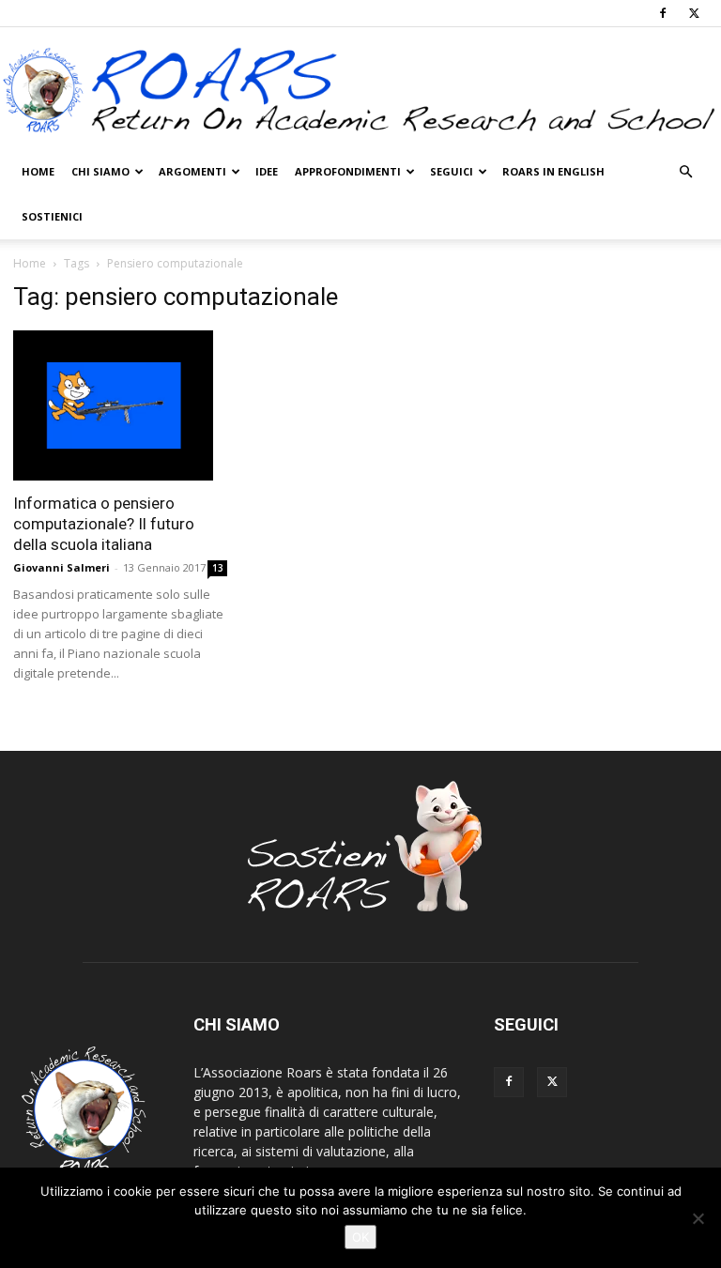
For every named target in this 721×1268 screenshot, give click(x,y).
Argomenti (192, 171)
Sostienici (52, 216)
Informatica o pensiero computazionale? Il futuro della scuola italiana (103, 524)
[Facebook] (663, 13)
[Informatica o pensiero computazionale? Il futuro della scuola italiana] (120, 405)
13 (217, 567)
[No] (697, 1218)
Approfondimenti (348, 171)
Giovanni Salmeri (61, 567)
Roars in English (553, 171)
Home (38, 171)
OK (360, 1237)
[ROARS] (360, 89)
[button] (685, 172)
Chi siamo (100, 171)
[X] (694, 13)
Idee (266, 171)
